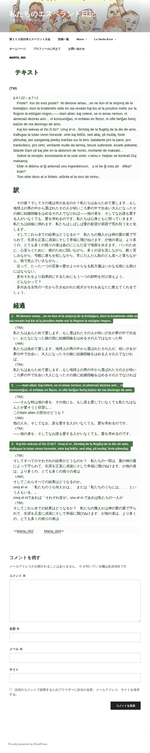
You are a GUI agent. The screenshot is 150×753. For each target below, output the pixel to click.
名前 (14, 628)
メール (16, 649)
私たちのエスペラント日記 (52, 14)
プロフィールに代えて (47, 48)
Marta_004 (52, 531)
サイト (14, 669)
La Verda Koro (103, 39)
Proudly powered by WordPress (27, 744)
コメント (17, 575)
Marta (80, 39)
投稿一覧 (63, 39)
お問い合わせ (76, 48)
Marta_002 (25, 531)
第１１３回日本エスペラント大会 (29, 39)
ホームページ (17, 48)
